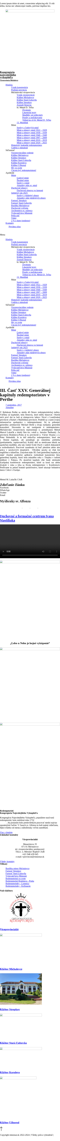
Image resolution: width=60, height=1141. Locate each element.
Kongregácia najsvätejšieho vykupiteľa (9, 76)
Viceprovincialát (9, 929)
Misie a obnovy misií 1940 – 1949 (32, 135)
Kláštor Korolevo (19, 163)
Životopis (26, 110)
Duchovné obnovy (19, 188)
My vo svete (16, 168)
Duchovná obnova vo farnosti (30, 190)
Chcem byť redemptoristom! (23, 170)
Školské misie (23, 180)
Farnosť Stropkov (19, 200)
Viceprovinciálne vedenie (22, 153)
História (9, 85)
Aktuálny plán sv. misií (27, 185)
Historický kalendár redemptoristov (26, 145)
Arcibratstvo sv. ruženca (21, 210)
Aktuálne (10, 407)
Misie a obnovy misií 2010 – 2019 (32, 140)
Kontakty (10, 223)
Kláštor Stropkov (24, 102)
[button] (30, 235)
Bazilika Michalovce (20, 205)
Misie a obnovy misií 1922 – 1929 (32, 130)
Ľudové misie (23, 178)
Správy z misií (23, 183)
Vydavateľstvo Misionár (21, 213)
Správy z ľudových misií (28, 127)
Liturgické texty (29, 112)
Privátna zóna (15, 226)
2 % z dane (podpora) (20, 220)
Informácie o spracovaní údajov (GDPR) (18, 1137)
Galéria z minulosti (19, 148)
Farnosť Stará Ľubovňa (21, 203)
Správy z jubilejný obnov (28, 195)
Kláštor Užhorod (18, 165)
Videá (13, 218)
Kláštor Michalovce (25, 97)
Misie (13, 175)
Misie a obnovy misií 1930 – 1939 (32, 132)
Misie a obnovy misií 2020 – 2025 (32, 142)
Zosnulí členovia (24, 105)
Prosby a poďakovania (32, 117)
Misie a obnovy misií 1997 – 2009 (32, 137)
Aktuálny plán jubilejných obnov (31, 198)
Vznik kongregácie (19, 87)
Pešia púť (15, 215)
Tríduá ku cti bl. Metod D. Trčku (36, 120)
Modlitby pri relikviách (32, 115)
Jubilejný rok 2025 (19, 193)
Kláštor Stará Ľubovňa (27, 100)
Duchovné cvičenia (19, 208)
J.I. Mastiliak (22, 122)
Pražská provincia (19, 90)
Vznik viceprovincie (26, 95)
